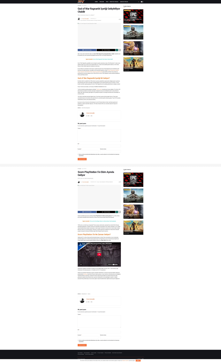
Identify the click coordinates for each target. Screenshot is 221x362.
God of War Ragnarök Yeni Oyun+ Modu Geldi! (103, 59)
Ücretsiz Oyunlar (114, 1)
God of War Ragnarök (86, 107)
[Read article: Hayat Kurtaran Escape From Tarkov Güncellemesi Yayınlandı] (133, 32)
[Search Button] (138, 2)
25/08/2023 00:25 (93, 181)
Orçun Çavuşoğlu (85, 18)
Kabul (138, 360)
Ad (79, 143)
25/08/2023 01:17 (93, 18)
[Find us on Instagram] (139, 359)
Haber (96, 1)
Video (107, 1)
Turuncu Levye (82, 358)
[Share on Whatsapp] (117, 50)
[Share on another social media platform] (119, 50)
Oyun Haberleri (84, 5)
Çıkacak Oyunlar (124, 1)
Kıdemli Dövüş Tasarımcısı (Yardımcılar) (94, 71)
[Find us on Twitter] (141, 359)
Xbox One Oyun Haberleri (89, 354)
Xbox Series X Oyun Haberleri (117, 352)
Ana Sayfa (79, 5)
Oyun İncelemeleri (87, 352)
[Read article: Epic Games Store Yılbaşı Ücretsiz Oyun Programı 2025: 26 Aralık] (133, 16)
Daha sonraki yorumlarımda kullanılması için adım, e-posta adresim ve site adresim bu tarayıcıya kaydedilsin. (99, 155)
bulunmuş (85, 274)
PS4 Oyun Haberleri (90, 20)
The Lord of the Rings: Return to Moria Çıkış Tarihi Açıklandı (103, 221)
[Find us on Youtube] (142, 359)
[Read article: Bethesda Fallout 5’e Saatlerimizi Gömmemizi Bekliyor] (133, 64)
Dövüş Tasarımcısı (111, 70)
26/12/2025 (127, 22)
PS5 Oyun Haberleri (97, 20)
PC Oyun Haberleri (100, 352)
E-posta (80, 149)
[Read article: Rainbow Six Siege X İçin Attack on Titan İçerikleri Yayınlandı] (133, 48)
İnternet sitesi (103, 149)
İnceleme (102, 1)
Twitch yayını (99, 89)
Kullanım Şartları (125, 360)
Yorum (79, 128)
